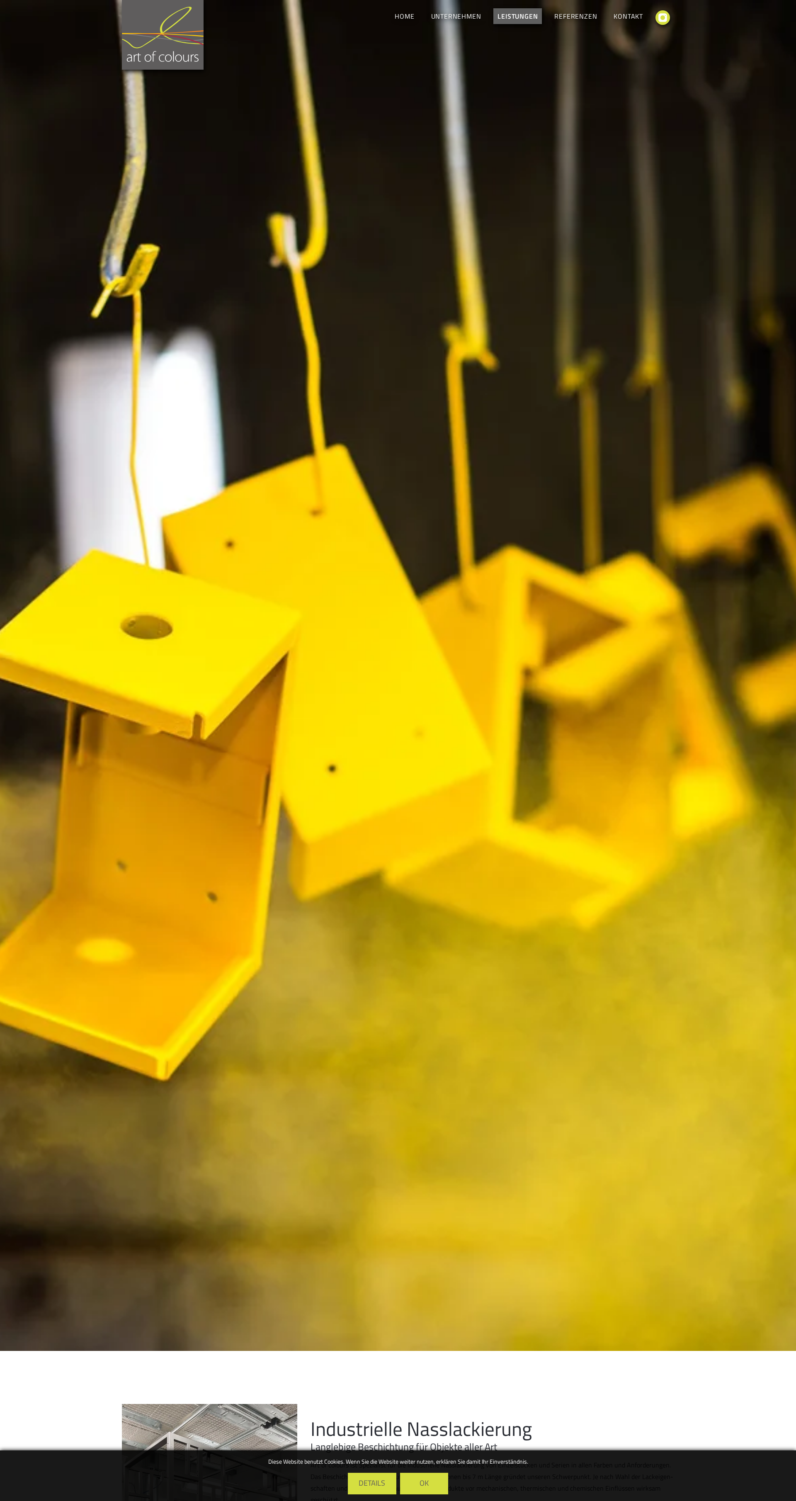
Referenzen (575, 16)
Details (372, 1483)
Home (404, 16)
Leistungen (518, 16)
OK (424, 1483)
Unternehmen (456, 16)
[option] (398, 675)
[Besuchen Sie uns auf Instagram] (662, 19)
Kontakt (628, 16)
